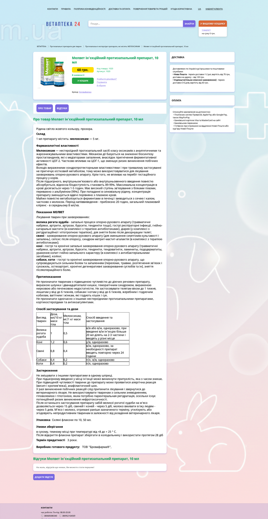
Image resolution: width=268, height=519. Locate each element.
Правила (66, 8)
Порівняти (102, 82)
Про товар (44, 108)
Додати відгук (44, 477)
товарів (206, 30)
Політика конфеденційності (89, 8)
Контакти (52, 8)
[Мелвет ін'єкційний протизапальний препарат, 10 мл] (52, 72)
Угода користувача (181, 8)
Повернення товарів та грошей (150, 8)
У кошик (83, 80)
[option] (52, 72)
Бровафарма (85, 92)
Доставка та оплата (119, 8)
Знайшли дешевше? (107, 78)
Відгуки (62, 108)
